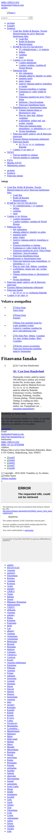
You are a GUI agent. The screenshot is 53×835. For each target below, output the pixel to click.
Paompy (17, 318)
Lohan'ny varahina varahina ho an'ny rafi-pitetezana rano (27, 329)
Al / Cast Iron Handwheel (29, 371)
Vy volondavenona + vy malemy (34, 49)
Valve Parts (18, 310)
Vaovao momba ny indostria (26, 157)
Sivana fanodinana (27, 131)
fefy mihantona (26, 73)
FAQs (10, 160)
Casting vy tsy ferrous (23, 60)
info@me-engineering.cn (12, 437)
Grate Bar (23, 39)
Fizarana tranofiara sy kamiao (32, 89)
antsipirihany (29, 408)
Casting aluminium (27, 62)
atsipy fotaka (25, 81)
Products (11, 28)
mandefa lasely (26, 78)
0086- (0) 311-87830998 (12, 444)
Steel (21, 57)
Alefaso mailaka (8, 478)
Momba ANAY (14, 163)
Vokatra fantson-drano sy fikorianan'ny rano (30, 111)
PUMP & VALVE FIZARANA (28, 47)
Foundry (11, 25)
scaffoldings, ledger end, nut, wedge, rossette (32, 121)
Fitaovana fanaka (21, 141)
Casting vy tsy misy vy (23, 149)
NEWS (10, 152)
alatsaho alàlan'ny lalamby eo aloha (35, 76)
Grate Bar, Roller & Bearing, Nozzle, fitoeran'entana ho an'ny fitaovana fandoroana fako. (30, 33)
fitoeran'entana (25, 44)
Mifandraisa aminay (16, 165)
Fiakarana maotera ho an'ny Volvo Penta (31, 250)
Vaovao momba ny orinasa (25, 155)
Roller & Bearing (27, 41)
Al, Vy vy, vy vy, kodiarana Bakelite (30, 292)
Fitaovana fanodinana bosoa (32, 105)
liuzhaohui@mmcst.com (12, 434)
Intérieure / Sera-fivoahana (31, 102)
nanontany (18, 408)
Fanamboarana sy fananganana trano (30, 107)
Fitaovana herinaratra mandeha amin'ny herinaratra (27, 349)
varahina (23, 54)
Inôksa (22, 52)
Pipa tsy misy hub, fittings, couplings (30, 266)
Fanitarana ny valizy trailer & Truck (29, 248)
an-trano (11, 23)
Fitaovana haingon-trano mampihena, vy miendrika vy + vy (35, 127)
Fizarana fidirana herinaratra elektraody (31, 139)
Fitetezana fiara (20, 70)
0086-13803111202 (10, 442)
